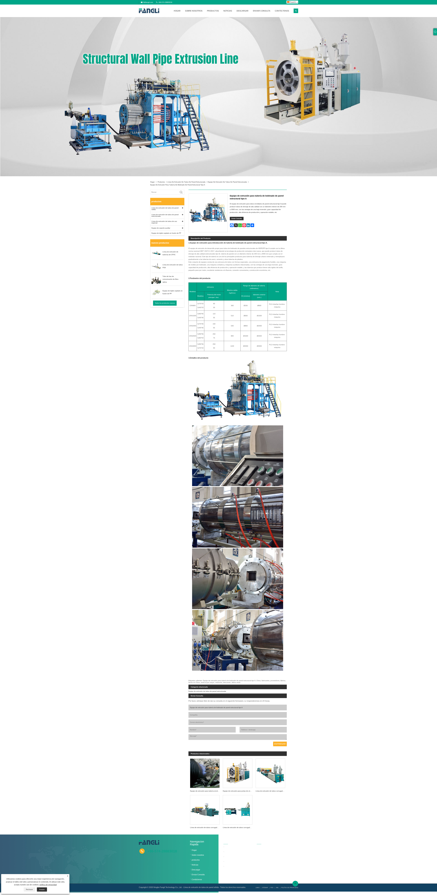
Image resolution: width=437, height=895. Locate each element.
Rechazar (29, 889)
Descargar (242, 11)
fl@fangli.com (148, 2)
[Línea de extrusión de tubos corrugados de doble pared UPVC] (204, 809)
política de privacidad (48, 885)
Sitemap (265, 887)
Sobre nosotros (193, 11)
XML (277, 887)
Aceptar (42, 889)
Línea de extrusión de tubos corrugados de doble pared (271, 791)
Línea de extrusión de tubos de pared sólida (165, 208)
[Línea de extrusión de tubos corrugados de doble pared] (270, 772)
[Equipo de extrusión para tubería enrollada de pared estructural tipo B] (204, 772)
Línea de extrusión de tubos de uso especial (164, 222)
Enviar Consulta (261, 11)
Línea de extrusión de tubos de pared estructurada (186, 182)
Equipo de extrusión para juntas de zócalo (238, 791)
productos (213, 11)
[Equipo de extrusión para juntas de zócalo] (237, 772)
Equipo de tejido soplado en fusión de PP (166, 233)
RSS (272, 887)
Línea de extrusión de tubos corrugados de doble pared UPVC (205, 827)
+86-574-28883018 (165, 2)
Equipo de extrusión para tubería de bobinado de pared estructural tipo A (177, 185)
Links (258, 887)
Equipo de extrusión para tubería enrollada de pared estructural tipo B (205, 791)
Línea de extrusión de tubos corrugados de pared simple (238, 827)
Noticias (227, 11)
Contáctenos (282, 11)
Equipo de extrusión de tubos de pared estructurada (227, 182)
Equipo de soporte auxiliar (160, 228)
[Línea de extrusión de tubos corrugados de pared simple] (237, 809)
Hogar (177, 11)
